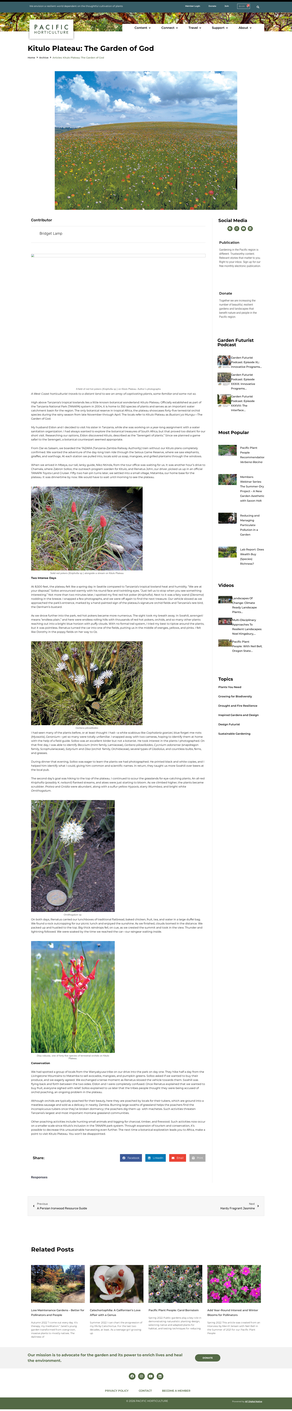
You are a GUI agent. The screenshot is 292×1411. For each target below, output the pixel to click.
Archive (43, 57)
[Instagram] (236, 228)
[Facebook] (230, 228)
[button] (142, 28)
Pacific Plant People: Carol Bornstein (174, 1310)
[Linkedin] (250, 228)
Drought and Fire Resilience (237, 705)
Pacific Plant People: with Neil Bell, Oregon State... (247, 646)
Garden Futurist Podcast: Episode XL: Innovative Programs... (246, 362)
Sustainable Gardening (234, 733)
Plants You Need (229, 687)
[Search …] (258, 7)
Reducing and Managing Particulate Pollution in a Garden (250, 525)
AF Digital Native (253, 1401)
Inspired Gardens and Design (238, 715)
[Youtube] (243, 228)
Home (31, 57)
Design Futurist (229, 724)
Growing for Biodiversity (235, 696)
